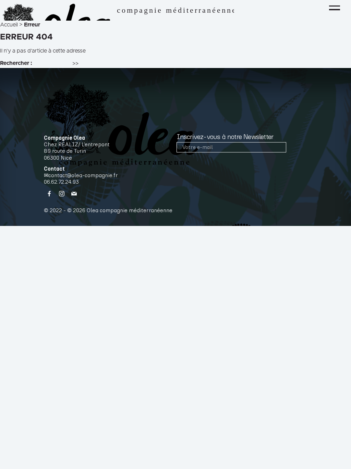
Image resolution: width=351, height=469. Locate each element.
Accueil (9, 24)
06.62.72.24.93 (61, 182)
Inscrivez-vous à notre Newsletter (225, 137)
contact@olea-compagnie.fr (83, 175)
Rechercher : (16, 63)
